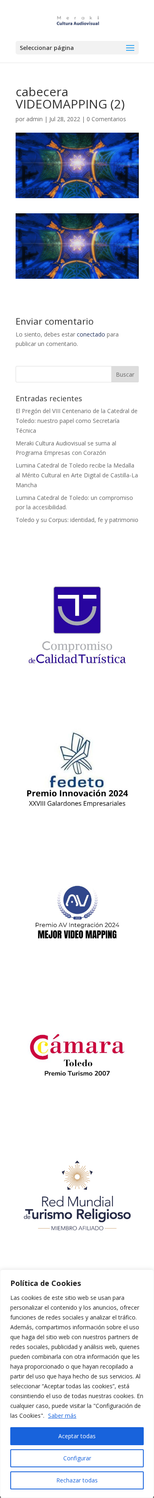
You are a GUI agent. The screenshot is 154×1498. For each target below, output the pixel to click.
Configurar (77, 1458)
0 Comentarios (106, 119)
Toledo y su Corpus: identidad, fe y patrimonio (77, 520)
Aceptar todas (77, 1436)
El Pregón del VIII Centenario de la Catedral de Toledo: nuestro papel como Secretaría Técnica (77, 420)
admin (34, 119)
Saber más (62, 1415)
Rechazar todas (77, 1480)
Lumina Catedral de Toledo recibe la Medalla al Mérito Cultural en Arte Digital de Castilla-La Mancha (77, 475)
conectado (91, 334)
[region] (77, 1384)
